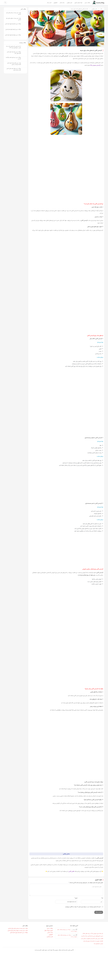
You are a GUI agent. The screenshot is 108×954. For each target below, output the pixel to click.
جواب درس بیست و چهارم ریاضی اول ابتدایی (18, 930)
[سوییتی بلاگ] (98, 2)
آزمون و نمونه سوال (48, 930)
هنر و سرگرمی (94, 9)
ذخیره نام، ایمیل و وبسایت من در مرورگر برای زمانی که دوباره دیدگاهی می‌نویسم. (83, 907)
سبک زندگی (50, 932)
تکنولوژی (51, 934)
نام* (102, 898)
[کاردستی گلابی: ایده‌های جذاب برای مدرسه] (66, 28)
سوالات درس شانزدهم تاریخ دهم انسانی (19, 932)
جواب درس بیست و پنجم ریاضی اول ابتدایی (18, 928)
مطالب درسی (50, 928)
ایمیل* (75, 898)
